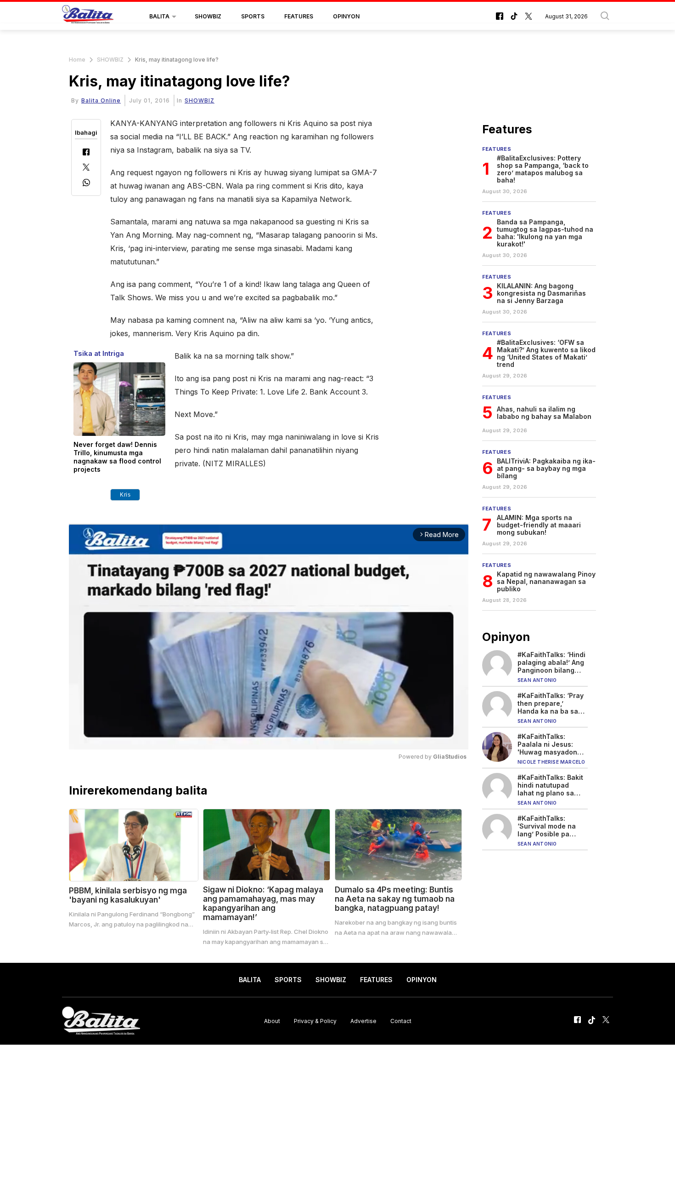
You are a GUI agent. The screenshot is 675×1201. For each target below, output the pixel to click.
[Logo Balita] (87, 16)
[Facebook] (86, 153)
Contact (400, 1020)
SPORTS (252, 16)
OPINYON (346, 16)
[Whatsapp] (86, 184)
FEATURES (298, 16)
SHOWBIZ (208, 16)
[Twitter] (86, 168)
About (272, 1020)
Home (77, 59)
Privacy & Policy (315, 1020)
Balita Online (101, 100)
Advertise (363, 1020)
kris (125, 495)
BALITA (159, 16)
